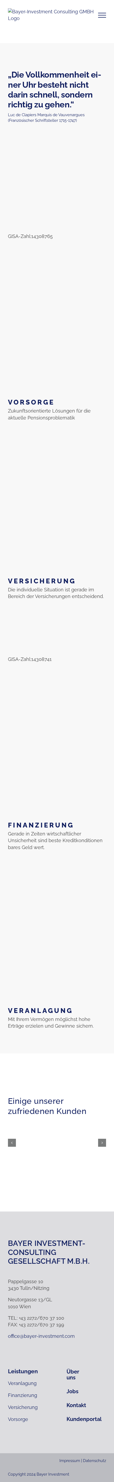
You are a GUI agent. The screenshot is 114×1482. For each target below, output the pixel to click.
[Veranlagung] (57, 933)
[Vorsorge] (57, 324)
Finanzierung (41, 825)
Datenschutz (94, 1460)
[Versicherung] (57, 503)
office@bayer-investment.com (41, 1336)
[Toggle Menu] (102, 15)
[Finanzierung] (57, 747)
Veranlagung (40, 1011)
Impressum (69, 1460)
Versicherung (42, 581)
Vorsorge (31, 402)
